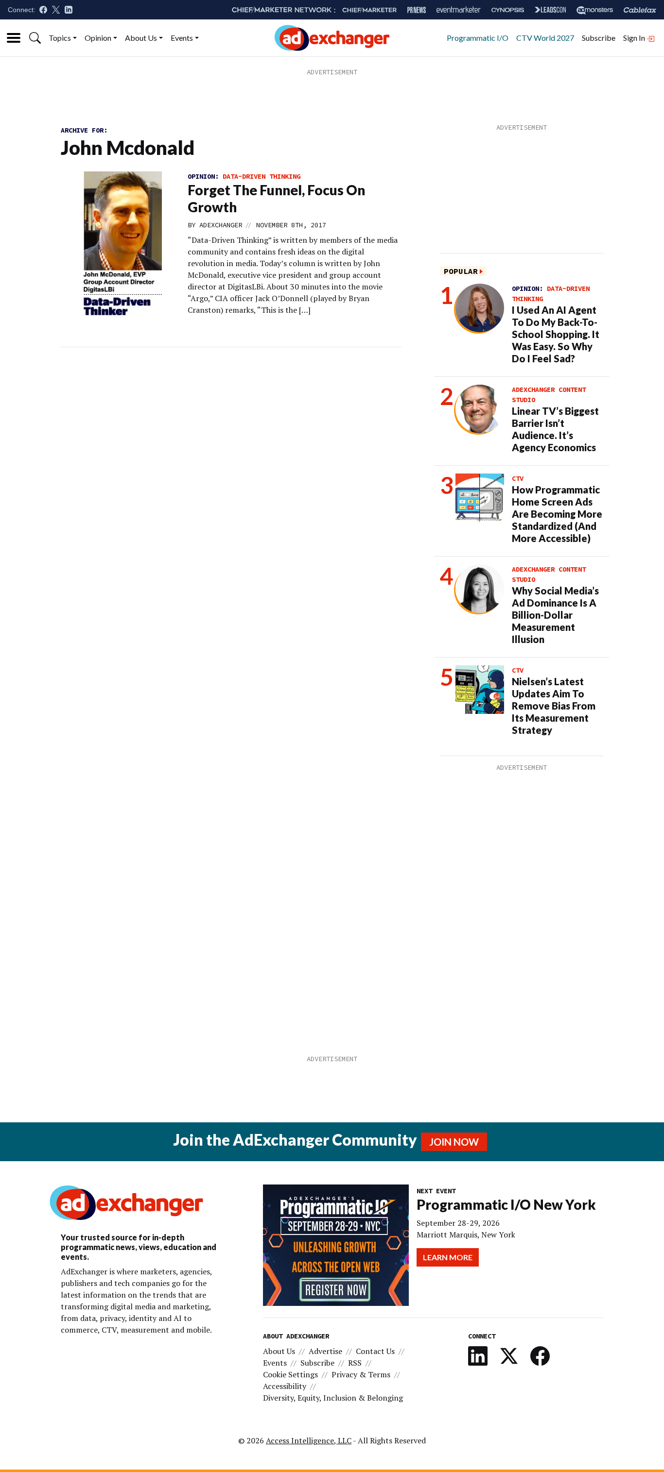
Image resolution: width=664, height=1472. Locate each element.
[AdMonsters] (595, 10)
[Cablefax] (640, 10)
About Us (141, 37)
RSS (355, 1362)
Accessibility (284, 1386)
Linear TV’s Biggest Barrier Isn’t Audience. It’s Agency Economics (555, 429)
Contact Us (375, 1351)
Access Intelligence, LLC (308, 1440)
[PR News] (416, 10)
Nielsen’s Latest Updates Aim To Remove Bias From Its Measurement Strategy (553, 706)
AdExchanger (220, 224)
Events (182, 37)
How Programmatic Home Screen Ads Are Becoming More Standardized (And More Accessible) (557, 514)
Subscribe (598, 37)
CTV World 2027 (545, 37)
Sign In (635, 37)
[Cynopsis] (507, 10)
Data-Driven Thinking (261, 176)
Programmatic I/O (477, 37)
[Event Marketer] (459, 10)
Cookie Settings (290, 1374)
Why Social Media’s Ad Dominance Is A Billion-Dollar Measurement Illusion (555, 615)
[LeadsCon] (550, 10)
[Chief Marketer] (369, 10)
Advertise (325, 1351)
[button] (35, 38)
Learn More (447, 1257)
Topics (60, 37)
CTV (518, 478)
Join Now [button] (454, 1142)
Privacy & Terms (361, 1374)
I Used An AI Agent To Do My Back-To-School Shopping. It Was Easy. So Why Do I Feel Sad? (555, 334)
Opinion (98, 37)
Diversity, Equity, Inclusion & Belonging (333, 1397)
